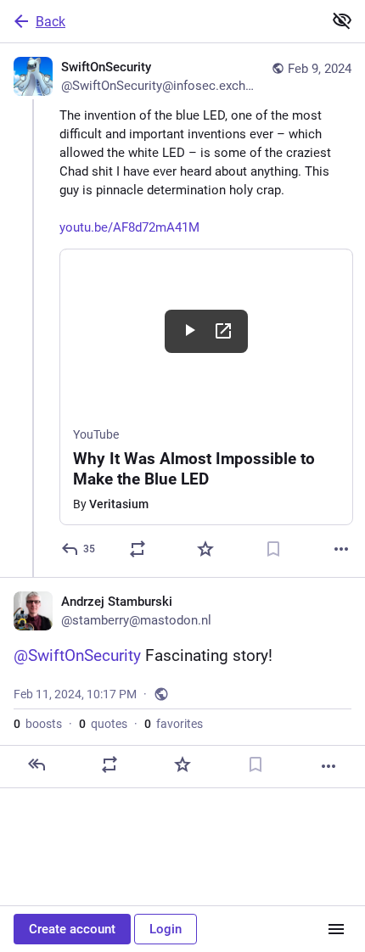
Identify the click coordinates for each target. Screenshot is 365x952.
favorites (173, 724)
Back (50, 22)
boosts (38, 724)
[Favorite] (205, 549)
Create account (72, 929)
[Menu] (336, 929)
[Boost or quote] (137, 549)
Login (165, 929)
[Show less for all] (342, 20)
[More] (341, 549)
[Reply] (36, 764)
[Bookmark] (273, 549)
